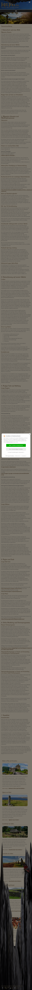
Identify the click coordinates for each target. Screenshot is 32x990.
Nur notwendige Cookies (16, 449)
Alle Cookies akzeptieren (16, 445)
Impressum (24, 456)
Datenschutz (9, 442)
